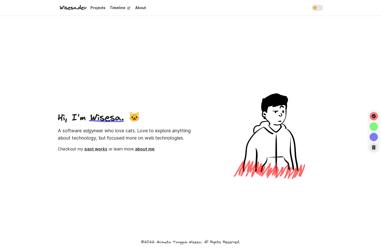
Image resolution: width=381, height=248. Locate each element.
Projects (97, 7)
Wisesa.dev (73, 7)
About (140, 7)
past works (95, 148)
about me (144, 148)
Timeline (117, 7)
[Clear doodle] (374, 147)
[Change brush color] (374, 116)
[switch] (317, 8)
